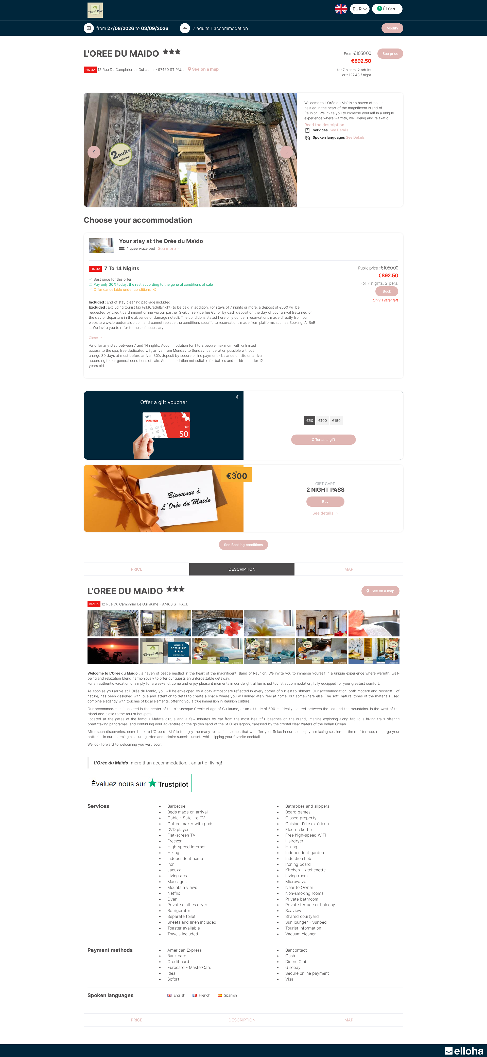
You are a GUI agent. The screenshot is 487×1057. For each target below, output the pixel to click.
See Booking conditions (243, 544)
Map (348, 569)
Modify (392, 28)
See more (167, 248)
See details (323, 513)
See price (390, 53)
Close (94, 337)
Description (242, 569)
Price (137, 569)
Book (387, 291)
